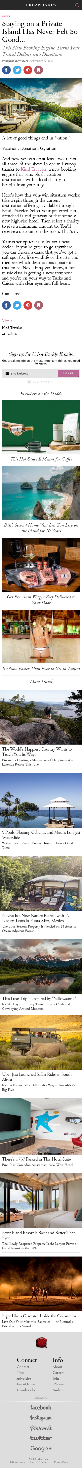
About (57, 1367)
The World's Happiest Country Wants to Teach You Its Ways (37, 752)
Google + (41, 1449)
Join (56, 1378)
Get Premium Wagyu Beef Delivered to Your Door (41, 600)
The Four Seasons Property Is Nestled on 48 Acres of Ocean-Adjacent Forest (39, 928)
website (12, 334)
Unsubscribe (26, 1390)
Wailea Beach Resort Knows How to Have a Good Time (37, 845)
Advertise (24, 1378)
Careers (58, 1372)
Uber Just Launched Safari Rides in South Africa (36, 1077)
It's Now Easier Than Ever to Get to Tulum (41, 668)
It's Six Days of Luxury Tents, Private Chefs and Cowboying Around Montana (36, 1006)
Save (27, 70)
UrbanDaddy (41, 5)
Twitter (41, 1439)
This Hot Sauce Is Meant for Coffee (41, 459)
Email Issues (26, 1384)
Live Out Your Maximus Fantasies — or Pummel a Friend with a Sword (37, 1324)
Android (59, 1390)
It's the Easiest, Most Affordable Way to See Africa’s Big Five (38, 1087)
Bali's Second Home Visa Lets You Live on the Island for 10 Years (41, 528)
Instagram (41, 1418)
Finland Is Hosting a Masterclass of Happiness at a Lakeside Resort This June (37, 762)
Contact (23, 1367)
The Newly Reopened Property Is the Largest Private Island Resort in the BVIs (39, 1246)
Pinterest (41, 1429)
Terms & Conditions (39, 1462)
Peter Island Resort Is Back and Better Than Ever (39, 1235)
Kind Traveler (33, 169)
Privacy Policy (61, 1462)
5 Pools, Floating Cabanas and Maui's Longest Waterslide (41, 835)
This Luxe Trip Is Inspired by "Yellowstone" (39, 998)
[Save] (38, 70)
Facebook (41, 1408)
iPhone (58, 1384)
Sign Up (68, 373)
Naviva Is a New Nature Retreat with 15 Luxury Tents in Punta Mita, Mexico (35, 918)
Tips (20, 1372)
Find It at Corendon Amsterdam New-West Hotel (37, 1165)
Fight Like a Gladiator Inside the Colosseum (39, 1316)
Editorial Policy (17, 1462)
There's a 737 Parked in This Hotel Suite (36, 1159)
